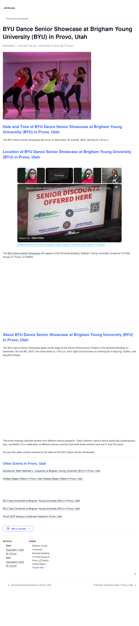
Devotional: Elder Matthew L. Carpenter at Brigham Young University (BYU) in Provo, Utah (51, 470)
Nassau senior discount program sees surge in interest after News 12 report (69, 188)
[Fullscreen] (43, 181)
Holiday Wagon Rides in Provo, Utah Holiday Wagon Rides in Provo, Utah (43, 478)
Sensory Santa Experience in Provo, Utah (31, 585)
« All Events (9, 7)
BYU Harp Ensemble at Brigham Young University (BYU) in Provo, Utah (41, 500)
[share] (116, 186)
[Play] (19, 181)
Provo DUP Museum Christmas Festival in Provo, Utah (32, 516)
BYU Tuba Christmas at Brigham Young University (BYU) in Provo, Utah (41, 508)
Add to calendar (18, 528)
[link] (21, 188)
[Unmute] (22, 181)
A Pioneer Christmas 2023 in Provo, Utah (114, 585)
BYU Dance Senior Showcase (24, 253)
